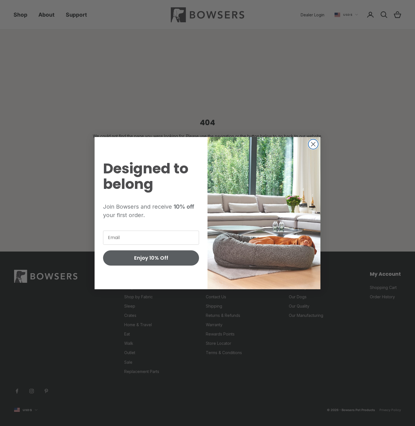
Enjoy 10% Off (151, 257)
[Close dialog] (313, 144)
